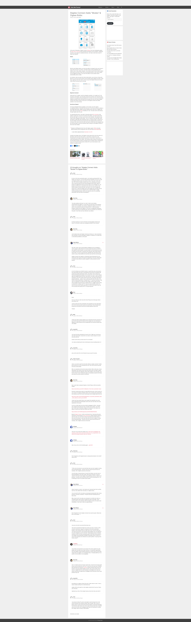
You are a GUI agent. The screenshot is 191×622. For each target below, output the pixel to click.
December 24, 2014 (88, 131)
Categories (100, 7)
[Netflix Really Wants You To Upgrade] (98, 154)
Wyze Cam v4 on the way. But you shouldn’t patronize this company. (86, 158)
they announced (86, 415)
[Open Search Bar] (121, 7)
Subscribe (110, 23)
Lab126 (85, 567)
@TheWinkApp (98, 129)
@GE (95, 128)
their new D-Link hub (75, 51)
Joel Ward (75, 543)
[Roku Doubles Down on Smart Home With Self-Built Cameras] (75, 154)
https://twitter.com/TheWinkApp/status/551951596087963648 (84, 411)
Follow (113, 7)
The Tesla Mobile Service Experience (114, 53)
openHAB (91, 445)
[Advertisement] (86, 2)
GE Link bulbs (95, 114)
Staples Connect (78, 414)
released (88, 50)
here (82, 110)
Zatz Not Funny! (75, 7)
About (118, 7)
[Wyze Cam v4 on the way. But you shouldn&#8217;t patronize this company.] (86, 154)
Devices (106, 7)
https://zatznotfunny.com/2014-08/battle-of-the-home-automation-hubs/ (86, 388)
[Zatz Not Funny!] (69, 7)
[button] (75, 63)
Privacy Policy (100, 620)
